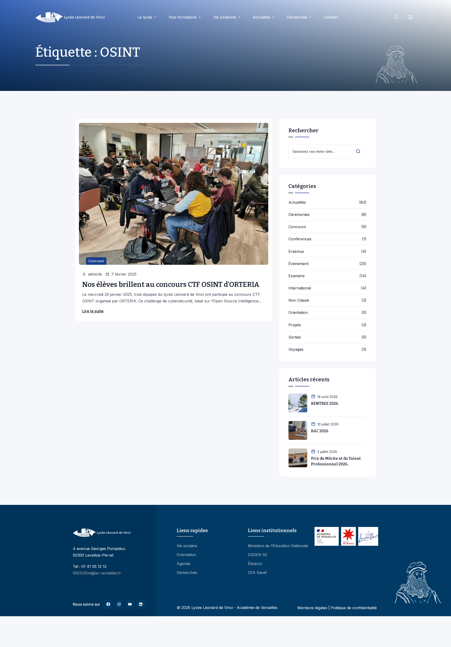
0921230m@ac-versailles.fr (97, 573)
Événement (298, 263)
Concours (96, 261)
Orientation (298, 312)
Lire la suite (93, 311)
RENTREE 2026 (324, 403)
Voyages (295, 349)
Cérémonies (299, 214)
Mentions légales (312, 607)
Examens (296, 276)
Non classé (298, 300)
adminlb (95, 274)
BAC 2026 (319, 431)
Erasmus (296, 251)
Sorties (294, 337)
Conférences (299, 239)
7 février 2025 (123, 274)
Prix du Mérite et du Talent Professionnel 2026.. (336, 461)
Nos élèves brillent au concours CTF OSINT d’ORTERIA (170, 284)
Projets (294, 325)
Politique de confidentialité (354, 607)
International (299, 288)
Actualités (297, 202)
